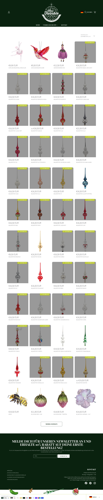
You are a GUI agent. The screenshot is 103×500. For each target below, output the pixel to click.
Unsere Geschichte (50, 25)
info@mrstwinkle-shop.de (90, 472)
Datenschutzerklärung (13, 473)
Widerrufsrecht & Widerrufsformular (16, 475)
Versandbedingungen (12, 479)
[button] (89, 12)
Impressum (9, 470)
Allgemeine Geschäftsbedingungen (15, 477)
